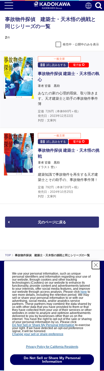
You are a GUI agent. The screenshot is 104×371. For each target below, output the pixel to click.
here (84, 291)
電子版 (77, 64)
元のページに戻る (52, 222)
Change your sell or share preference (37, 334)
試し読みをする (56, 64)
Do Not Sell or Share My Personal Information (43, 325)
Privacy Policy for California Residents (52, 347)
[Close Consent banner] (96, 265)
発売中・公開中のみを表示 (81, 44)
